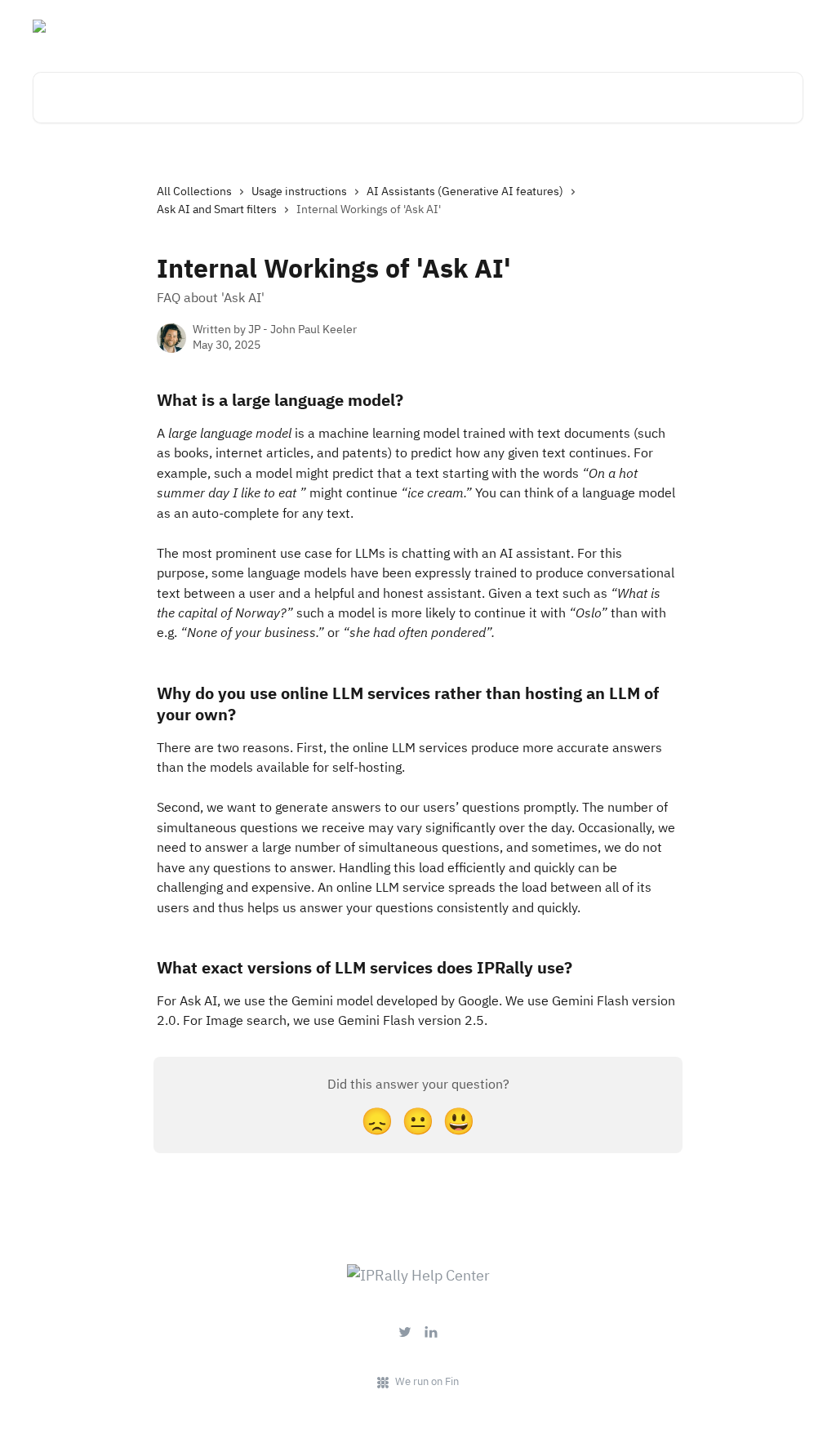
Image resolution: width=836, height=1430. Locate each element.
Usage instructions (299, 191)
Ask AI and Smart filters (217, 209)
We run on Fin (427, 1381)
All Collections (194, 191)
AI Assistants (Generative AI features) (465, 191)
